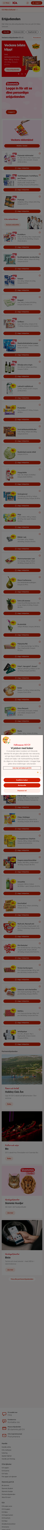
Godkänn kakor (22, 780)
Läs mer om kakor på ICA (22, 768)
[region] (22, 765)
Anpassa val (22, 791)
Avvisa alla (22, 785)
